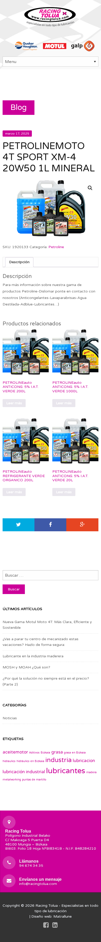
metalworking (12, 779)
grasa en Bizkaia (75, 752)
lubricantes (65, 770)
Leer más (14, 403)
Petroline (56, 247)
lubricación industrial (24, 771)
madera (91, 772)
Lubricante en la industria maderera (33, 656)
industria (58, 760)
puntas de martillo (34, 779)
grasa (57, 752)
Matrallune (62, 916)
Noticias (10, 718)
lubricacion (84, 760)
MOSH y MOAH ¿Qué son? (26, 667)
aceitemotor (15, 752)
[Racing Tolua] (50, 15)
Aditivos (34, 752)
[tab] (19, 262)
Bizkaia (45, 752)
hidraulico (9, 761)
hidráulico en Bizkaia (30, 761)
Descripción (19, 262)
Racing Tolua (46, 905)
